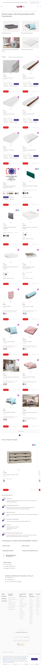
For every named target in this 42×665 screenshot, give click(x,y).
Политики (21, 618)
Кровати (37, 598)
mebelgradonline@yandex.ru (22, 632)
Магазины (4, 598)
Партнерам (4, 601)
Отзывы (21, 610)
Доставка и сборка (12, 602)
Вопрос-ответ (22, 615)
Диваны (37, 596)
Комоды (37, 614)
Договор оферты (11, 609)
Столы (37, 609)
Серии (30, 598)
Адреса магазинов (23, 603)
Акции (3, 594)
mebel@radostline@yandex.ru (10, 566)
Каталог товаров (11, 597)
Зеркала (31, 621)
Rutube (19, 637)
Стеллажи (38, 605)
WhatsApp (25, 637)
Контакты (4, 596)
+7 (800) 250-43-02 (8, 564)
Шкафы (37, 604)
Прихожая (31, 605)
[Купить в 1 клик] (15, 91)
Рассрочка (10, 600)
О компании (22, 598)
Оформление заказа (12, 599)
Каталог (38, 594)
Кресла (37, 612)
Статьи (21, 608)
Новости (21, 600)
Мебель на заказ (11, 604)
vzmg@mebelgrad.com (11, 579)
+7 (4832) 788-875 (10, 577)
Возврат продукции (12, 605)
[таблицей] (40, 57)
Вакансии (21, 602)
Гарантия (21, 616)
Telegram (17, 637)
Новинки (31, 623)
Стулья (37, 610)
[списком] (38, 57)
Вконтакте (14, 637)
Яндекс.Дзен (28, 637)
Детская (31, 603)
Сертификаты (22, 611)
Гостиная (31, 600)
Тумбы (37, 607)
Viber (22, 637)
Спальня (31, 602)
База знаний (22, 613)
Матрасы (38, 602)
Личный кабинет (11, 607)
